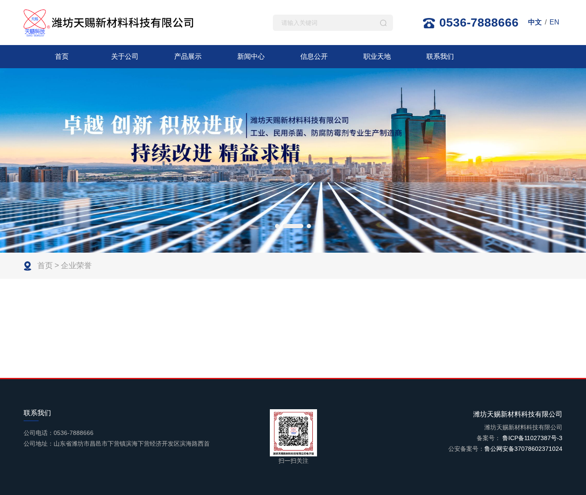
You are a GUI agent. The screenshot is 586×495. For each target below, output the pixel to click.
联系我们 (440, 56)
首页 (62, 56)
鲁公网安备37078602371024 (523, 448)
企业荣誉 (76, 265)
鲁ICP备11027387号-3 (531, 438)
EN (554, 22)
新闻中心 (251, 56)
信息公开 (314, 56)
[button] (277, 226)
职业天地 (377, 56)
